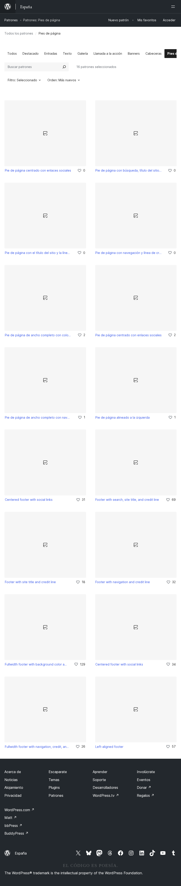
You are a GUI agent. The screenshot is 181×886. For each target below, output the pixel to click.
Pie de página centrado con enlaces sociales (38, 170)
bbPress (13, 825)
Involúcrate (146, 772)
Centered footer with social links (29, 499)
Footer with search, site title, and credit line (127, 499)
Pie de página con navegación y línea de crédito (128, 253)
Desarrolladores (105, 787)
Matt (10, 817)
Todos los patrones (18, 33)
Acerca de (12, 772)
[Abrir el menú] (174, 6)
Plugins (54, 787)
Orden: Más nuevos (61, 80)
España (21, 853)
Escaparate (58, 772)
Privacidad (13, 795)
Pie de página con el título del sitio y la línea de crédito (38, 253)
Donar (144, 787)
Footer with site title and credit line (30, 582)
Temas (54, 780)
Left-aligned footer (109, 747)
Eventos (143, 780)
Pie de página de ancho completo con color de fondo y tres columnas (38, 335)
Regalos (145, 795)
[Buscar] (64, 66)
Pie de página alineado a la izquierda (122, 417)
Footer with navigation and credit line (122, 582)
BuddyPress (16, 833)
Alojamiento (13, 787)
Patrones (11, 20)
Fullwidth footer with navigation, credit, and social (37, 747)
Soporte (99, 780)
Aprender (100, 772)
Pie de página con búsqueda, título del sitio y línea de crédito (128, 170)
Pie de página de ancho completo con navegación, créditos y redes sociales (38, 417)
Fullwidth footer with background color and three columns (36, 664)
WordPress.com (19, 810)
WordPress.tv (106, 795)
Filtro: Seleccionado (22, 80)
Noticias (11, 780)
